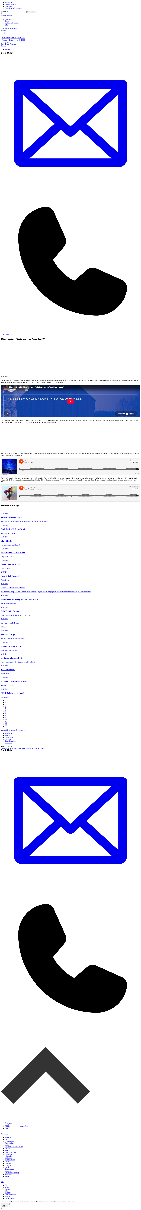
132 (6, 725)
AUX (7, 1139)
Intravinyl (8, 1148)
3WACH (8, 1137)
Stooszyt (8, 1171)
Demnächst (5, 38)
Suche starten (31, 12)
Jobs (6, 1191)
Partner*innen (9, 1198)
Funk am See (9, 1143)
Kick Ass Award (10, 1152)
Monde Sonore (10, 1160)
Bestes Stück (5, 334)
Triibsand (8, 1174)
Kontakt (7, 1189)
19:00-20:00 (21, 38)
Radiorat (8, 735)
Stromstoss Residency (12, 1173)
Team (7, 1187)
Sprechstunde (9, 1169)
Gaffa (7, 1145)
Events (7, 21)
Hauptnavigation (10, 4)
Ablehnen (4, 1206)
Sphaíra (7, 1167)
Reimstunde (9, 1165)
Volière (11, 23)
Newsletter (8, 739)
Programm (8, 19)
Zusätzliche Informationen (13, 8)
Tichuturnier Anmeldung (9, 28)
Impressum (8, 743)
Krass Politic (9, 1154)
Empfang (8, 1196)
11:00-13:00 (21, 40)
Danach (4, 40)
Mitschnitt (8, 1156)
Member (7, 1193)
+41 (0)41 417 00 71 (38, 748)
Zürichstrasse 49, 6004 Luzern (11, 748)
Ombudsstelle (9, 737)
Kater (11, 40)
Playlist (7, 49)
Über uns (8, 1185)
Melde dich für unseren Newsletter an (13, 730)
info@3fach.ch (26, 748)
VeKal (7, 1176)
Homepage (8, 2)
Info (6, 25)
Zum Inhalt (8, 6)
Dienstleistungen (10, 1194)
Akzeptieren (5, 1204)
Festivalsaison (9, 1141)
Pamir (7, 1161)
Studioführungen (10, 741)
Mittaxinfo (8, 1158)
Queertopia (13, 38)
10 (6, 719)
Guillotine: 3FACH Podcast (14, 1147)
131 (6, 723)
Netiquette (8, 733)
